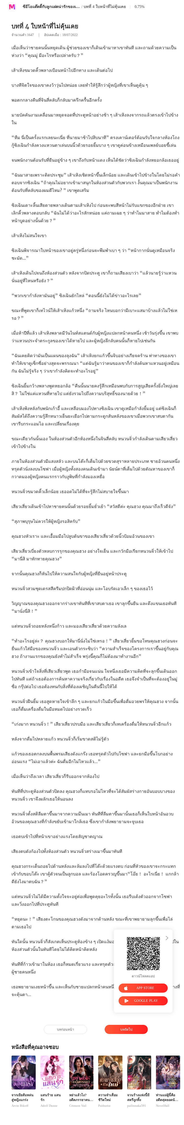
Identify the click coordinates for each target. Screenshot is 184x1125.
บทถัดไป (126, 1029)
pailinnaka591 (136, 1105)
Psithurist (104, 1105)
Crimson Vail (77, 1105)
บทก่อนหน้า (65, 1029)
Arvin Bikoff (20, 1105)
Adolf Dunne (49, 1105)
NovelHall (162, 1105)
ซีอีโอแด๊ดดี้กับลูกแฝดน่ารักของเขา (51, 7)
